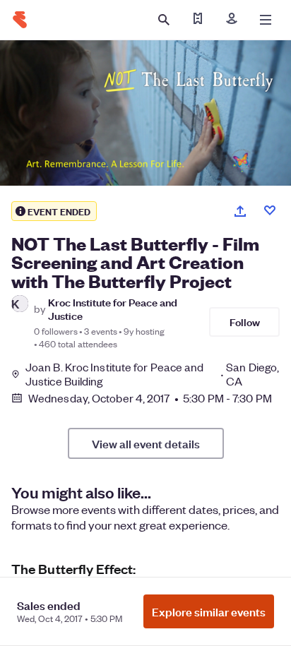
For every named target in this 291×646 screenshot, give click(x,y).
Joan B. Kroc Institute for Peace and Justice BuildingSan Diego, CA (152, 374)
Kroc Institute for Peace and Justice (112, 308)
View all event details (146, 443)
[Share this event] (240, 211)
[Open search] (164, 20)
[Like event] (270, 210)
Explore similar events (209, 611)
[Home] (19, 19)
